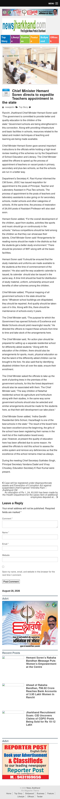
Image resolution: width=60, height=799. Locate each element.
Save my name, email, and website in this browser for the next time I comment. (28, 573)
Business (25, 39)
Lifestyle (15, 39)
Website (6, 555)
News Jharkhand (33, 787)
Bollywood (44, 39)
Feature (34, 39)
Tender (40, 796)
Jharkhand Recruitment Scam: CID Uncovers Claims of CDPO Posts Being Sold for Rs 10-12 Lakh (40, 718)
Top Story (4, 39)
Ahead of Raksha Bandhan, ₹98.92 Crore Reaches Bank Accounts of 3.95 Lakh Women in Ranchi (41, 691)
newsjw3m (9, 107)
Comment (7, 518)
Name (5, 532)
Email (5, 543)
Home (8, 793)
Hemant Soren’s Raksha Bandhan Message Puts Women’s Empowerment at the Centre (41, 662)
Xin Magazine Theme (30, 790)
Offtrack (54, 39)
